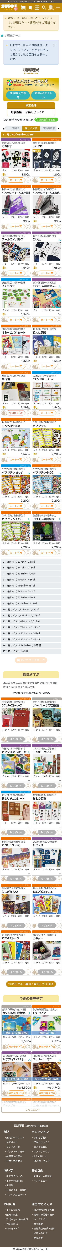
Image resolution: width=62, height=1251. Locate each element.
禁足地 (6, 379)
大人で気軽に (40, 1147)
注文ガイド (12, 1142)
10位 (38, 151)
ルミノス (38, 845)
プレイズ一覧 (13, 1147)
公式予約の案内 (14, 1161)
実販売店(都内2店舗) (45, 1228)
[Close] (54, 45)
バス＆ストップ (10, 938)
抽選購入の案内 (18, 95)
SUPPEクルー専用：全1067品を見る (31, 984)
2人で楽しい (40, 1156)
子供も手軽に (40, 1137)
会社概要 (38, 1224)
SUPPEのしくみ (14, 1176)
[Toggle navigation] (57, 7)
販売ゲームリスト (15, 1137)
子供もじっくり (42, 1142)
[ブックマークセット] (30, 7)
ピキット (38, 938)
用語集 (9, 1185)
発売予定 (13, 1046)
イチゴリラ (8, 286)
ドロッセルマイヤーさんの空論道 (16, 192)
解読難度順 (49, 128)
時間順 (15, 128)
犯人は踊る (39, 332)
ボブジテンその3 (12, 519)
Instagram (11, 1228)
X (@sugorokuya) (15, 1219)
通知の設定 (12, 1214)
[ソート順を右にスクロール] (58, 128)
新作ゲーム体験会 (43, 1176)
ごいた (37, 239)
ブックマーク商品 (15, 1151)
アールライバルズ (12, 239)
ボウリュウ (8, 845)
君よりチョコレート (13, 798)
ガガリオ (7, 146)
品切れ (12, 412)
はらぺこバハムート (13, 332)
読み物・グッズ (42, 1161)
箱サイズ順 (31, 128)
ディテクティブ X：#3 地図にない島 (17, 1059)
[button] (46, 120)
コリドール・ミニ (42, 1059)
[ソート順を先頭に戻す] (3, 128)
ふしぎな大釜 (10, 892)
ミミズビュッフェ (43, 892)
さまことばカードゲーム (43, 379)
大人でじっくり (42, 1151)
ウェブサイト (40, 1219)
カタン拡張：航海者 (13, 1013)
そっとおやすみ (11, 426)
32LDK (37, 146)
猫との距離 (39, 798)
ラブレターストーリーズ (12, 705)
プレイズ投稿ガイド (16, 1194)
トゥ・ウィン (39, 1013)
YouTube (10, 1224)
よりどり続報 (13, 1210)
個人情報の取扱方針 (44, 1210)
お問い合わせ (40, 1233)
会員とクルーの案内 (16, 1190)
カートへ (14, 179)
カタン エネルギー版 (14, 752)
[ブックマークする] (28, 180)
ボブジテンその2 (43, 472)
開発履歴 (38, 1238)
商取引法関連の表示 (44, 1214)
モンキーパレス (42, 752)
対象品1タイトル (43, 95)
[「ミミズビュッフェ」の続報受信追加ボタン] (34, 925)
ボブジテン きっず (12, 472)
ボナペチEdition (14, 1180)
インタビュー (40, 1180)
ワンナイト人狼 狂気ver (43, 519)
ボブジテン (39, 426)
